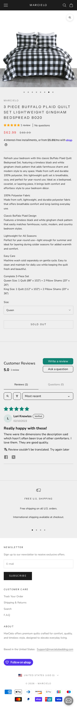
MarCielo (11, 100)
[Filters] (17, 396)
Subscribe (18, 576)
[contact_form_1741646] (68, 700)
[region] (38, 506)
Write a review (58, 361)
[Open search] (8, 396)
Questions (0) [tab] (56, 384)
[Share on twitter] (13, 457)
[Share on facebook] (6, 457)
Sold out (38, 324)
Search (8, 609)
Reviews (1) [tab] (21, 384)
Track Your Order (13, 596)
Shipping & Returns (15, 602)
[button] (12, 125)
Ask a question (58, 369)
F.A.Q (7, 615)
